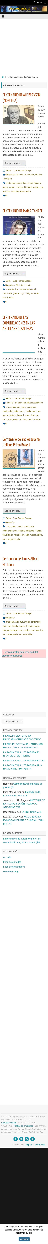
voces (11, 297)
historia (37, 183)
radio (13, 191)
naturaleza (38, 187)
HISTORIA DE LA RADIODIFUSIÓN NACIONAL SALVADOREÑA (24, 803)
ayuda (13, 526)
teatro (28, 191)
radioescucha (14, 539)
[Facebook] (34, 2)
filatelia (28, 411)
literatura (28, 187)
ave (21, 622)
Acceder (7, 857)
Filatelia (19, 174)
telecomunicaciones (32, 419)
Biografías (10, 174)
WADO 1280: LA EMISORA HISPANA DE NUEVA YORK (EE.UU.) (23, 820)
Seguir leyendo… (12, 163)
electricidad (8, 411)
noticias (6, 191)
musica (26, 630)
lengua (12, 187)
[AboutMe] (45, 2)
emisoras (30, 531)
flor (4, 535)
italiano (17, 535)
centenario (10, 183)
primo (39, 535)
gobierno (37, 411)
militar (12, 630)
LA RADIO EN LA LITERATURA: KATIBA (24, 760)
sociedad (20, 191)
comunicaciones (28, 407)
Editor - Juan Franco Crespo (18, 170)
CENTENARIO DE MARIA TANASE (22, 211)
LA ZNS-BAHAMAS (31, 812)
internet (26, 415)
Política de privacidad (23, 1126)
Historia (27, 285)
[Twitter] (38, 2)
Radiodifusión (20, 403)
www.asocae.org (8, 1123)
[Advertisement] (24, 47)
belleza (23, 289)
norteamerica (37, 630)
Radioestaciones (35, 403)
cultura (30, 183)
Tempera (28, 1145)
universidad (28, 634)
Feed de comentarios (14, 866)
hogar (5, 187)
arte (7, 407)
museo (33, 535)
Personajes (29, 174)
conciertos (21, 183)
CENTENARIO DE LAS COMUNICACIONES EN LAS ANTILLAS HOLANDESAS (19, 323)
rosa (10, 419)
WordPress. (40, 1145)
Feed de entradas (12, 862)
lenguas (19, 187)
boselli (20, 526)
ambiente (10, 289)
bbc (17, 289)
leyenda (34, 415)
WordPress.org (11, 871)
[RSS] (41, 2)
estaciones (19, 411)
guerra (16, 293)
